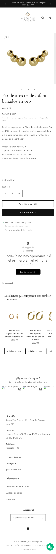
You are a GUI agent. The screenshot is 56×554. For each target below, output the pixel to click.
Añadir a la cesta (14, 351)
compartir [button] (9, 283)
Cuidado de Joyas (14, 492)
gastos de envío (24, 118)
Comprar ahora (28, 212)
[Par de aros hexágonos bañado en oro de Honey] (35, 316)
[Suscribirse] (42, 517)
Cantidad (6, 187)
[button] (6, 18)
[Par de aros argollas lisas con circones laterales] (14, 316)
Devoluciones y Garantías (17, 486)
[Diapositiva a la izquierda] (22, 89)
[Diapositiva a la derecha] (34, 89)
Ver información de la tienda (18, 230)
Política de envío (29, 550)
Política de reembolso (23, 545)
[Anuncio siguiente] (51, 4)
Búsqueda (10, 499)
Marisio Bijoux (25, 542)
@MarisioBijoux (13, 469)
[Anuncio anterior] (5, 4)
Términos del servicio (42, 545)
